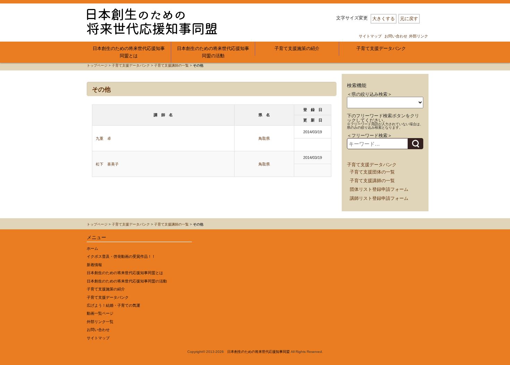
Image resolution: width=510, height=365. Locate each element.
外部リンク (418, 36)
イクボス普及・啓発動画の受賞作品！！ (121, 256)
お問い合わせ (395, 36)
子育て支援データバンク (381, 48)
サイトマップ (370, 36)
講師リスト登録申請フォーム (379, 198)
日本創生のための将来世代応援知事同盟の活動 (213, 52)
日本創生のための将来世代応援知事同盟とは (129, 52)
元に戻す (409, 18)
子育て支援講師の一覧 (171, 65)
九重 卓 (103, 138)
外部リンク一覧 (100, 322)
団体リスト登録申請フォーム (379, 189)
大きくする (383, 18)
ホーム (92, 248)
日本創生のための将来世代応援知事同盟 (258, 352)
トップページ (97, 65)
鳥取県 (264, 138)
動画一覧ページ (100, 313)
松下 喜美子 (107, 164)
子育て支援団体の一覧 (372, 172)
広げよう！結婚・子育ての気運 (113, 305)
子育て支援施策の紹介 (297, 48)
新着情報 (94, 265)
